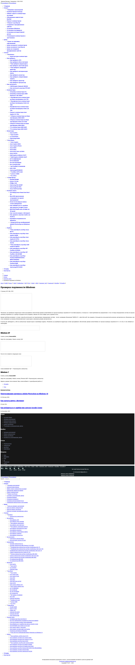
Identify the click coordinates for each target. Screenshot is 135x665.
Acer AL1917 (14, 134)
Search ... (3, 479)
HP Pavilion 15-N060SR (18, 166)
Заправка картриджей (15, 9)
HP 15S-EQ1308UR (15, 162)
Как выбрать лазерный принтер (19, 526)
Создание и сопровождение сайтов (14, 426)
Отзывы (6, 269)
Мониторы (10, 131)
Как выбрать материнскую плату (18, 528)
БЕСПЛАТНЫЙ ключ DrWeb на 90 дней (20, 625)
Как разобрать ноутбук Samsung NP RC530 (21, 651)
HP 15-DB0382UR (15, 159)
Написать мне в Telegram (67, 475)
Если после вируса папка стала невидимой (21, 622)
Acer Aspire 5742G (16, 146)
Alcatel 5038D (14, 179)
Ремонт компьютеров (14, 21)
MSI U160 (13, 168)
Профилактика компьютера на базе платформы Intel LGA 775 (19, 108)
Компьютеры (11, 90)
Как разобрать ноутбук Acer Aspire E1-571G (21, 639)
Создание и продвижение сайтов (15, 495)
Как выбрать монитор (17, 75)
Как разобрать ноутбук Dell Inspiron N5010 (22, 642)
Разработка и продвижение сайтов (13, 437)
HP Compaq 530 (15, 164)
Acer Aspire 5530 (15, 144)
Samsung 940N (15, 138)
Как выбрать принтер (17, 80)
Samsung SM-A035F (16, 185)
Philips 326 (13, 183)
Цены (5, 39)
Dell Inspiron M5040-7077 (18, 155)
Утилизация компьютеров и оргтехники (17, 502)
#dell (15, 283)
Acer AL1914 (13, 133)
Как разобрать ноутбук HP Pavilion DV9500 (21, 644)
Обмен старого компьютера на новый (16, 489)
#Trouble (62, 283)
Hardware (11, 54)
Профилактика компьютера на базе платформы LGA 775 (25, 547)
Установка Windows (13, 28)
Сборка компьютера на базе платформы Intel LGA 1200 (24, 555)
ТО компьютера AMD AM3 (18, 127)
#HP (26, 283)
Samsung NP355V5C (16, 170)
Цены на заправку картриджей (16, 506)
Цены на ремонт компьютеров (17, 45)
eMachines (6, 456)
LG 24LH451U (14, 136)
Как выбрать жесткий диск (19, 65)
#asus (10, 283)
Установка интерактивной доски (15, 500)
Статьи (6, 52)
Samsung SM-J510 (15, 187)
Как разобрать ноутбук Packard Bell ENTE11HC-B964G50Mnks (17, 257)
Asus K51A (13, 147)
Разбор (9, 228)
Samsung (7, 462)
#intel (32, 283)
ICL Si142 (13, 175)
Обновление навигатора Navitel (15, 490)
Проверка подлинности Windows (18, 631)
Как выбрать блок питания (19, 62)
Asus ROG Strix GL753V (17, 151)
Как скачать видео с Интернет (20, 213)
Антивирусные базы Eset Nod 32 (18, 619)
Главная (7, 6)
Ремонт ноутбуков (14, 23)
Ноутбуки (11, 140)
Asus (5, 455)
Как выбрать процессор (18, 82)
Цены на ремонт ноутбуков (16, 47)
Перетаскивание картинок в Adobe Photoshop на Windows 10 (24, 394)
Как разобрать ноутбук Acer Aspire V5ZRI (20, 637)
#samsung (50, 283)
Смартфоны (12, 177)
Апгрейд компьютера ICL (18, 92)
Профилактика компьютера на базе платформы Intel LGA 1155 (20, 103)
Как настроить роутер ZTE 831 (20, 88)
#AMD (6, 283)
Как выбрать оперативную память (19, 531)
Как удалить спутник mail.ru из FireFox (20, 629)
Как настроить (12, 84)
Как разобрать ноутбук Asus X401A (19, 641)
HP (5, 458)
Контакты (7, 270)
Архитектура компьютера (18, 56)
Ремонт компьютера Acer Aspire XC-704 (20, 552)
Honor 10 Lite (14, 181)
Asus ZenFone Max (16, 188)
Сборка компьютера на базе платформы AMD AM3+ (24, 554)
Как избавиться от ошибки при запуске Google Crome (21, 408)
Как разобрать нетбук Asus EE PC (19, 636)
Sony (6, 463)
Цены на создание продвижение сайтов (17, 511)
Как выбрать (11, 58)
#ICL (29, 283)
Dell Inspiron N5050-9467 (19, 157)
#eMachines (20, 283)
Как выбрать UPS (15, 60)
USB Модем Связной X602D (19, 86)
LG (4, 460)
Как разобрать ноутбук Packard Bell (19, 649)
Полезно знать (11, 190)
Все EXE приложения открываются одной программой (17, 198)
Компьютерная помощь (14, 11)
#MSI (37, 283)
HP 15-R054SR (14, 160)
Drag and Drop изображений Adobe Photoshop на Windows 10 (20, 224)
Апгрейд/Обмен (8, 417)
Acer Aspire (14, 142)
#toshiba (57, 283)
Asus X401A (13, 153)
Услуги (6, 8)
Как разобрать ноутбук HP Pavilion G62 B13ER (22, 646)
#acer (2, 283)
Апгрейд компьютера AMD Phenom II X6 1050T (22, 545)
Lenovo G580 (15, 174)
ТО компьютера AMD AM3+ (18, 129)
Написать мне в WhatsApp (67, 473)
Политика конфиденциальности (67, 661)
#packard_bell (43, 283)
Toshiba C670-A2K (17, 172)
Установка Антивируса (14, 30)
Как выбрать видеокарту (19, 64)
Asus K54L (13, 149)
